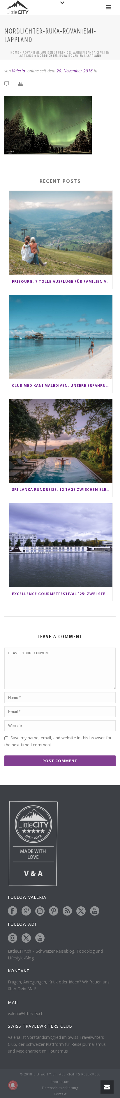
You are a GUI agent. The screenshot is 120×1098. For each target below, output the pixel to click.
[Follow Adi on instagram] (12, 938)
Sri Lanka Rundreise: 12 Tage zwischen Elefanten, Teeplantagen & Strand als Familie (62, 489)
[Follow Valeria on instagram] (40, 911)
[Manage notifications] (12, 1085)
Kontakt (60, 1094)
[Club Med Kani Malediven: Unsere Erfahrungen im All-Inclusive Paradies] (60, 337)
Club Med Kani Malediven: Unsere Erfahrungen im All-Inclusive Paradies (62, 385)
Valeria (18, 71)
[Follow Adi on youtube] (40, 938)
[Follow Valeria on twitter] (81, 911)
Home (14, 52)
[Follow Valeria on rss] (67, 911)
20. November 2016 (75, 71)
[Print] (23, 83)
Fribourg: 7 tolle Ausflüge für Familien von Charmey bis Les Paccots (62, 281)
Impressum (60, 1082)
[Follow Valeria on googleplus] (26, 911)
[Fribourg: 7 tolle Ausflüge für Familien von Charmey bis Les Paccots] (60, 232)
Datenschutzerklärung (60, 1088)
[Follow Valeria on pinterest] (53, 911)
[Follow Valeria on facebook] (12, 911)
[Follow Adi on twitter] (26, 938)
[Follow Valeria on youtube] (94, 911)
